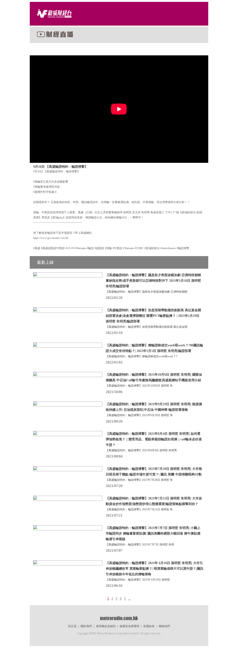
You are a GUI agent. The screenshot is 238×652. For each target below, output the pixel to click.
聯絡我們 (164, 626)
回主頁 (72, 626)
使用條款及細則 (106, 626)
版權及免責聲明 (129, 626)
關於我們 (86, 626)
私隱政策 (149, 626)
